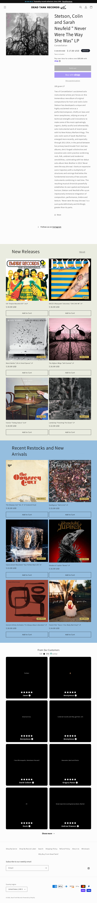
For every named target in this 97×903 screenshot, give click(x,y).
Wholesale (85, 849)
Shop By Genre (11, 849)
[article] (27, 678)
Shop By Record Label (27, 849)
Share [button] (59, 215)
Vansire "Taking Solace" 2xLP (16, 423)
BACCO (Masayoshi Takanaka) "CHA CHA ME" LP (65, 304)
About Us (75, 849)
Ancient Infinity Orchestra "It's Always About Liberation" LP (26, 625)
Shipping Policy (51, 849)
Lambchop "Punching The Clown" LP (62, 423)
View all (82, 252)
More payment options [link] (73, 80)
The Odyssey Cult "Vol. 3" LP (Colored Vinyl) (21, 505)
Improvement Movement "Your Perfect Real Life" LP (23, 565)
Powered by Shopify (29, 897)
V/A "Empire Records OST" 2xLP (17, 304)
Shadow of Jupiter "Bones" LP (59, 565)
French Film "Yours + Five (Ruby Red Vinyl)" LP (65, 625)
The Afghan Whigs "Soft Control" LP (61, 363)
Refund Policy (65, 849)
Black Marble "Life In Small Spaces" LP (19, 363)
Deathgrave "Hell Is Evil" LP (58, 505)
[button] (5, 7)
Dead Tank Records (16, 897)
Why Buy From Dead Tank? (48, 854)
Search (40, 849)
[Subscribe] (45, 868)
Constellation (60, 45)
